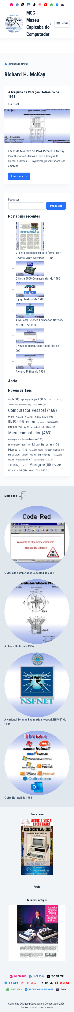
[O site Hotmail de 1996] (36, 763)
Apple (13, 399)
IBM (47, 416)
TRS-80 (13, 465)
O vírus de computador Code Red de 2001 (29, 573)
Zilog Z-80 (42, 470)
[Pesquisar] (50, 24)
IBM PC (16, 421)
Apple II (38, 399)
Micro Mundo (32, 439)
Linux (26, 427)
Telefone (49, 460)
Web (57, 465)
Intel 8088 (53, 422)
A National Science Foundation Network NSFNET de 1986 (35, 722)
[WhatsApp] (51, 4)
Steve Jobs (39, 460)
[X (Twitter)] (22, 4)
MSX (25, 455)
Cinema (13, 405)
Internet (15, 427)
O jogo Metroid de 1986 (30, 299)
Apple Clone (25, 400)
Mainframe (50, 427)
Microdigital (14, 440)
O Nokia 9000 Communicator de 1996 (38, 278)
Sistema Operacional (20, 459)
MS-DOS (14, 454)
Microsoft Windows (54, 450)
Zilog (31, 470)
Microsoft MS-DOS (36, 450)
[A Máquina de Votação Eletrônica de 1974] (36, 126)
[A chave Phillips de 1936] (36, 611)
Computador (39, 404)
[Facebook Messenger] (57, 4)
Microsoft (17, 449)
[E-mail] (62, 4)
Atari (51, 400)
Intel (30, 421)
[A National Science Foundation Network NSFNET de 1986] (36, 684)
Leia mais (20, 177)
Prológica (58, 455)
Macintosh (38, 427)
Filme (29, 417)
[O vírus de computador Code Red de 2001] (36, 538)
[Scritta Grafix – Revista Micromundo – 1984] (37, 933)
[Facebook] (17, 4)
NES (33, 455)
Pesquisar (13, 199)
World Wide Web (17, 470)
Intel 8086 (41, 422)
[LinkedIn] (28, 4)
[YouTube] (45, 4)
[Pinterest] (40, 4)
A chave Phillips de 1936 (30, 371)
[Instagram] (11, 4)
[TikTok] (34, 4)
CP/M (11, 417)
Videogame (41, 465)
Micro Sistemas (46, 444)
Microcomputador (30, 432)
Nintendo (45, 454)
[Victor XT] (37, 847)
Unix (24, 465)
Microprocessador (19, 444)
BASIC (60, 400)
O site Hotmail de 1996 (18, 797)
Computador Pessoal (32, 410)
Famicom (19, 417)
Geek (38, 417)
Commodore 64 (25, 405)
